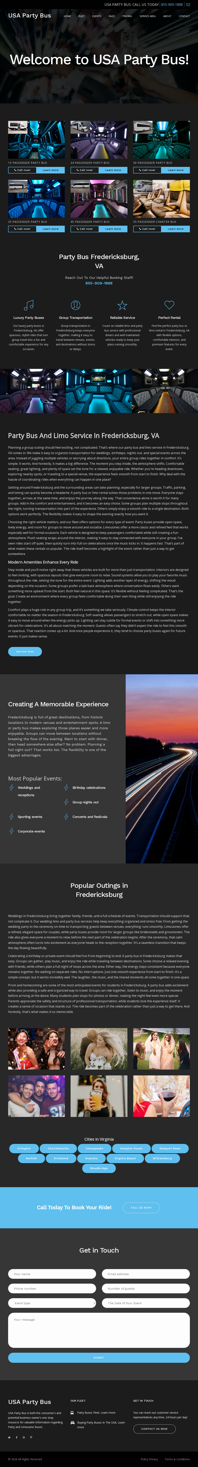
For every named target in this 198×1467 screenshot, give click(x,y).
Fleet (82, 16)
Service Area (148, 16)
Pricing (127, 16)
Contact (184, 16)
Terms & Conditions (177, 1459)
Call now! (23, 170)
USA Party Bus (29, 15)
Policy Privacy (149, 1459)
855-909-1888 (172, 4)
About (167, 16)
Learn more (51, 170)
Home (67, 16)
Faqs (112, 16)
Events (96, 16)
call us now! (141, 1207)
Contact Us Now (154, 1428)
